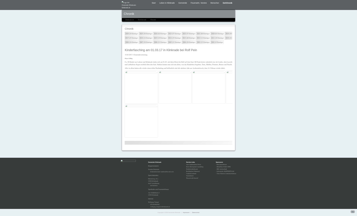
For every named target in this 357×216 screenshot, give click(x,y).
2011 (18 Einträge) (217, 38)
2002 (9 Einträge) (217, 42)
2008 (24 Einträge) (131, 42)
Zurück (256, 143)
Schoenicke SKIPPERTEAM (225, 171)
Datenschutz (195, 212)
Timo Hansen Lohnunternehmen (226, 173)
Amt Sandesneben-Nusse (193, 164)
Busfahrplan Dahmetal (193, 171)
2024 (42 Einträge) (160, 33)
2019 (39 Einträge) (232, 33)
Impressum (186, 212)
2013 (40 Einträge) (189, 38)
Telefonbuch (189, 176)
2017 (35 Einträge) (131, 38)
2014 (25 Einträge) (174, 38)
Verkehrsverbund (191, 173)
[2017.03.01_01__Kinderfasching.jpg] (141, 87)
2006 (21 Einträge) (160, 42)
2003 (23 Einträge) (203, 42)
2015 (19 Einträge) (160, 38)
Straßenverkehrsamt (192, 169)
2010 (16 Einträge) (232, 38)
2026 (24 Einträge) (131, 33)
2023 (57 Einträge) (174, 33)
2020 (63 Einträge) (217, 33)
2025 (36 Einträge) (146, 33)
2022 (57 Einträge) (189, 33)
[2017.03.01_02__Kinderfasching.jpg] (175, 87)
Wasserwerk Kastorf (192, 178)
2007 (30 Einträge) (146, 42)
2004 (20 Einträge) (189, 42)
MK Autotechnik (222, 169)
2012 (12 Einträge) (203, 38)
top (353, 212)
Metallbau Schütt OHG (224, 167)
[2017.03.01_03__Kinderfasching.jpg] (209, 87)
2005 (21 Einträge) (174, 42)
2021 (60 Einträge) (203, 33)
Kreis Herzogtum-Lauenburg (194, 167)
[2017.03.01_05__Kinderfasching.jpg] (141, 121)
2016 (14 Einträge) (146, 38)
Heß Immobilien (222, 164)
